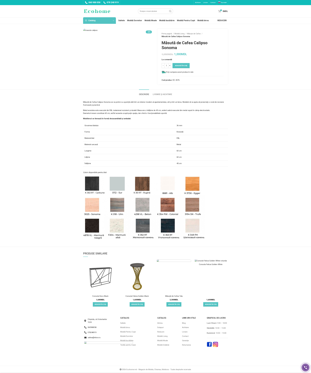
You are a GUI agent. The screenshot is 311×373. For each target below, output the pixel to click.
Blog (184, 323)
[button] (100, 304)
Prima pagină (167, 34)
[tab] (144, 93)
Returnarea (186, 345)
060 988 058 (94, 2)
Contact (185, 336)
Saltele (123, 323)
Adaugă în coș (181, 65)
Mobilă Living (179, 34)
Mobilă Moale (162, 340)
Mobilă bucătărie (126, 340)
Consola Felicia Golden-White (210, 264)
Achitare (185, 327)
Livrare (184, 332)
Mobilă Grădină (163, 345)
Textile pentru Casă (128, 345)
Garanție (185, 340)
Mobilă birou (125, 327)
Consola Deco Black (100, 296)
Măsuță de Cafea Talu (174, 296)
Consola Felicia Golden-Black (137, 296)
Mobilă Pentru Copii (128, 332)
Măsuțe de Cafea (194, 34)
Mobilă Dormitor (126, 336)
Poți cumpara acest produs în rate (179, 72)
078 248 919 (112, 2)
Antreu (160, 323)
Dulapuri (160, 327)
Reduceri (160, 332)
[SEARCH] (170, 11)
